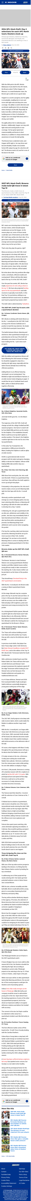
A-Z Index (22, 1183)
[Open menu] (2, 2)
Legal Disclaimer (24, 1180)
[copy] (11, 48)
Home (3, 170)
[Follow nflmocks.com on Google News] (27, 158)
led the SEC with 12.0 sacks (16, 774)
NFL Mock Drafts (10, 1156)
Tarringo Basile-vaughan (10, 197)
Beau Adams (7, 45)
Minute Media (9, 1190)
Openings (22, 1169)
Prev (6, 72)
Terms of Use (23, 1177)
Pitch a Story (23, 1174)
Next (24, 72)
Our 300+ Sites (23, 1171)
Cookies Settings (6, 1186)
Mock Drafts (9, 170)
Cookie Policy (5, 1180)
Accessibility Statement (8, 1183)
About (3, 1169)
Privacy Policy (5, 1177)
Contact (3, 1171)
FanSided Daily (6, 1174)
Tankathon (25, 304)
